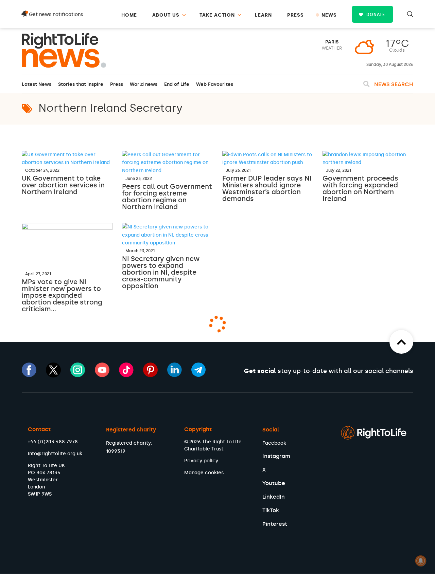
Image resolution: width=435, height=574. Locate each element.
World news (143, 84)
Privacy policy (201, 461)
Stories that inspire (80, 84)
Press (116, 84)
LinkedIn (273, 497)
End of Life (176, 84)
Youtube (273, 483)
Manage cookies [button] (204, 473)
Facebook (274, 443)
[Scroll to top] (401, 342)
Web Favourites (214, 84)
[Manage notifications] (420, 560)
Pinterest (274, 524)
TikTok (270, 510)
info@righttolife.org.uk (55, 454)
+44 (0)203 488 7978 (53, 442)
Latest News (36, 84)
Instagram (276, 456)
